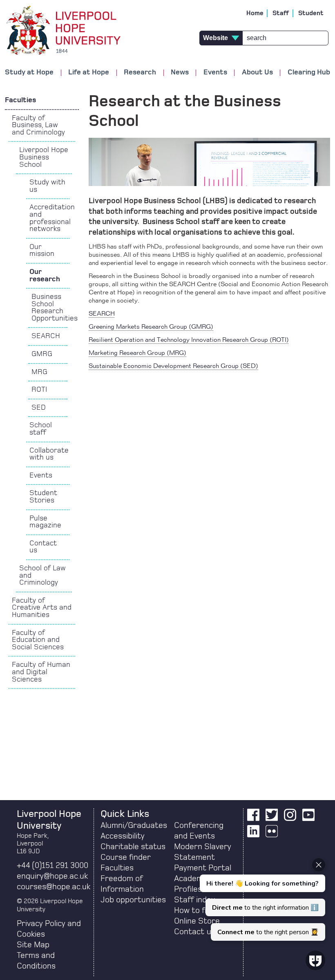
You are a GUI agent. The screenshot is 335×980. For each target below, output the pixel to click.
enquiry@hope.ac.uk (52, 876)
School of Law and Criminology (42, 575)
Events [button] (215, 72)
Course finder (125, 857)
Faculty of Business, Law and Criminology (38, 125)
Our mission (41, 250)
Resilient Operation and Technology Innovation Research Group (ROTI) (189, 340)
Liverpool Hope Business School (43, 157)
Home (255, 13)
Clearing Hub (309, 72)
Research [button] (140, 72)
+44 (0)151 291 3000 (52, 865)
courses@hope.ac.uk (53, 887)
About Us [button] (257, 72)
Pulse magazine (45, 522)
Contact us (43, 547)
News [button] (180, 72)
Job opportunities (133, 900)
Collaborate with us (49, 454)
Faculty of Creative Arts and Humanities (41, 608)
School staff (40, 429)
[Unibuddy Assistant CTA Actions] (261, 899)
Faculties (20, 100)
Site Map (33, 945)
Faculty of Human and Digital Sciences (41, 672)
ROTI (39, 389)
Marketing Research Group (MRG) (137, 353)
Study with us (47, 186)
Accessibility (122, 836)
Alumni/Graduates (133, 825)
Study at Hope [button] (29, 72)
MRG (39, 372)
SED (38, 407)
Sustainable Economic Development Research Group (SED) (173, 366)
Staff (280, 13)
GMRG (41, 354)
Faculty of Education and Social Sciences (38, 640)
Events (40, 475)
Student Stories (43, 496)
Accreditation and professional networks (49, 218)
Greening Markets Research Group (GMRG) (151, 327)
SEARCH (45, 336)
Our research (44, 275)
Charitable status (132, 847)
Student (311, 13)
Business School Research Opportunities (49, 307)
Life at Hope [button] (88, 72)
